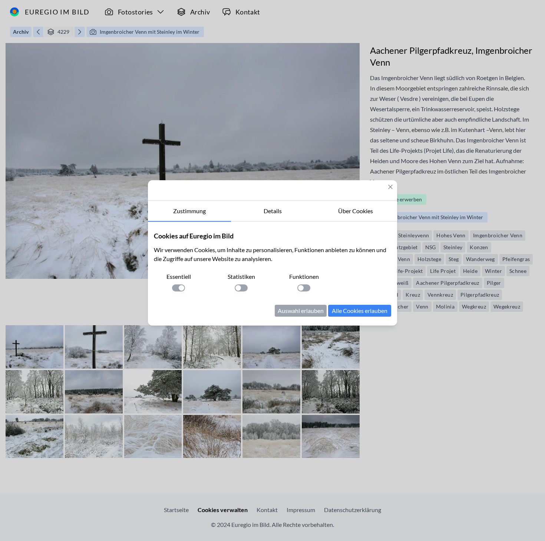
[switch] (178, 287)
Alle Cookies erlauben (359, 310)
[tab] (189, 211)
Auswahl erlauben (301, 310)
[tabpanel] (272, 274)
